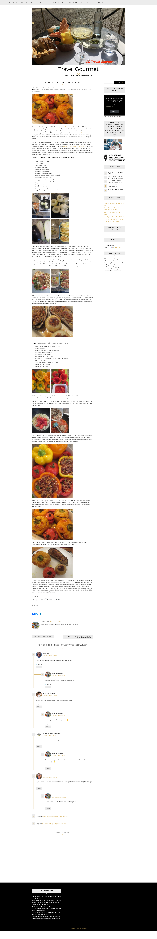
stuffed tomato (87, 89)
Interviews (61, 2)
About (15, 2)
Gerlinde (46, 653)
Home (9, 2)
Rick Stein (62, 89)
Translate (117, 247)
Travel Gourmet (78, 69)
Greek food (43, 89)
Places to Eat (72, 2)
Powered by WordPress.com (78, 928)
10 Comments (37, 91)
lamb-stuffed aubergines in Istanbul (73, 146)
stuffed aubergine (70, 89)
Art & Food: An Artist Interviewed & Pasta (115, 181)
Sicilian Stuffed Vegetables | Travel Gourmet (55, 816)
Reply (39, 666)
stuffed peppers (79, 89)
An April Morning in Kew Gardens (115, 185)
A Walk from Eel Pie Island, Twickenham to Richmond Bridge (78, 637)
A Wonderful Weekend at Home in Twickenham (116, 177)
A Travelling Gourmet (27, 2)
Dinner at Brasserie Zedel (43, 636)
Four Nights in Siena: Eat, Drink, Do (114, 217)
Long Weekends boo (63, 127)
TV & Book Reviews (97, 2)
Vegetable (55, 88)
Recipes (83, 2)
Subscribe (114, 111)
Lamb (46, 88)
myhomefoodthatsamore (52, 733)
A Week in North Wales (116, 189)
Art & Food (42, 2)
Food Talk (52, 2)
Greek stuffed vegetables (52, 89)
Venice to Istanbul (86, 133)
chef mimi (46, 775)
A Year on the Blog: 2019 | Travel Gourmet (54, 823)
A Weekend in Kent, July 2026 (116, 173)
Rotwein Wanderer (49, 693)
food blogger (36, 89)
